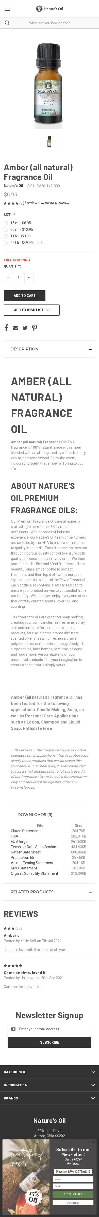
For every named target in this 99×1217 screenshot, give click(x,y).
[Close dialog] (93, 1142)
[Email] (15, 327)
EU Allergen (20, 842)
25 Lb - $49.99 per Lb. (27, 243)
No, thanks (73, 1202)
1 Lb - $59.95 (20, 236)
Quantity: (12, 266)
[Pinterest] (34, 327)
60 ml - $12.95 (21, 229)
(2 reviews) (32, 203)
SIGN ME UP (73, 1194)
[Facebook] (6, 327)
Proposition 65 (22, 857)
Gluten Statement (25, 831)
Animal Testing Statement (32, 863)
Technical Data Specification (33, 847)
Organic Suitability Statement (34, 873)
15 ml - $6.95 (20, 223)
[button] (55, 203)
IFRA (14, 836)
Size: (8, 215)
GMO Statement (24, 868)
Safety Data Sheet (26, 852)
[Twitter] (25, 327)
